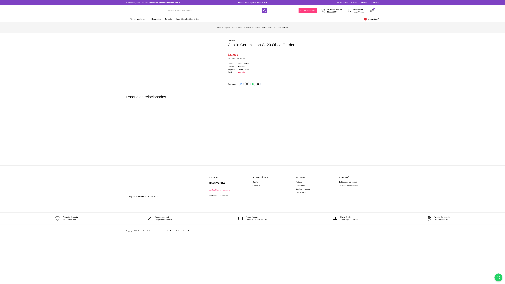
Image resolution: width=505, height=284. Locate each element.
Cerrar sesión (301, 193)
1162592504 (217, 183)
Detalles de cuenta (303, 189)
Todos (246, 69)
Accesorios (237, 27)
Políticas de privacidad (348, 182)
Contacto (363, 3)
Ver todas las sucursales (218, 196)
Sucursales (374, 3)
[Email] (258, 84)
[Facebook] (241, 84)
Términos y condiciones (348, 186)
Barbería (168, 19)
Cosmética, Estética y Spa (187, 19)
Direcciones (300, 186)
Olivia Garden (243, 64)
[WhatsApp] (252, 84)
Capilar (227, 27)
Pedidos (299, 182)
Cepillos (247, 27)
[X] (247, 84)
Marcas (354, 3)
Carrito (255, 182)
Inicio (219, 27)
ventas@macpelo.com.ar (220, 190)
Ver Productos (342, 3)
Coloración (156, 19)
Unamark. (186, 231)
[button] (374, 10)
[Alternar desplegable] (127, 19)
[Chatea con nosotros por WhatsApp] (498, 277)
